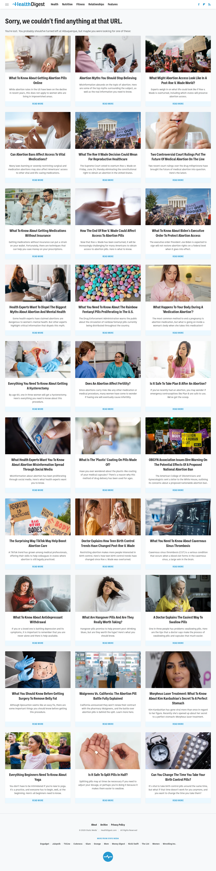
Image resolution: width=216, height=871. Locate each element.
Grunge (97, 843)
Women (156, 843)
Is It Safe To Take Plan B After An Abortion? (178, 383)
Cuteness (77, 843)
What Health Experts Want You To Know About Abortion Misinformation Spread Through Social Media (37, 464)
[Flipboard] (204, 5)
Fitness (80, 4)
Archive (104, 824)
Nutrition (67, 4)
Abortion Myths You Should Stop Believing (108, 78)
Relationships (96, 4)
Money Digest (118, 843)
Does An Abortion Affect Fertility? (107, 383)
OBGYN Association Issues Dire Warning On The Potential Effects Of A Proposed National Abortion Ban (178, 464)
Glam (88, 843)
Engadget (44, 843)
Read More (37, 104)
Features (113, 4)
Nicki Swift (133, 843)
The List (145, 843)
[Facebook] (198, 5)
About (94, 824)
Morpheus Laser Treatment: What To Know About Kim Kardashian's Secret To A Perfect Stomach (178, 698)
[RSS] (209, 5)
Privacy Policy (118, 824)
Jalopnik (56, 843)
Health (54, 4)
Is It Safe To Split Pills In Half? (108, 775)
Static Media (91, 830)
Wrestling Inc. (169, 843)
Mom (106, 843)
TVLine (67, 843)
